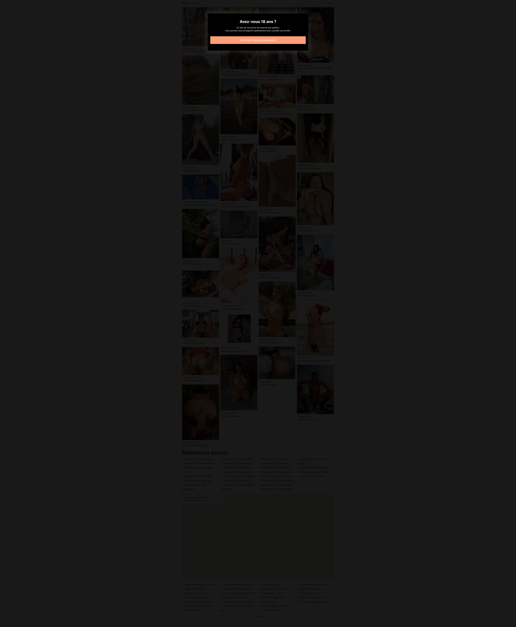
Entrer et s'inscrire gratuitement (258, 40)
